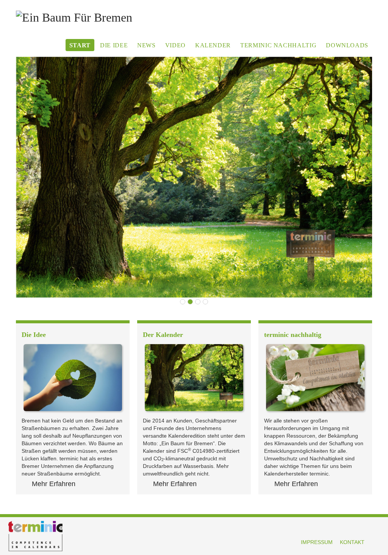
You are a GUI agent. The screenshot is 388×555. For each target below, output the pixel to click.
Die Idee (114, 45)
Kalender (213, 45)
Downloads (347, 45)
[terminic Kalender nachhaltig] (315, 377)
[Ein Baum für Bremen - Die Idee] (72, 377)
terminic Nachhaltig (278, 45)
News (146, 45)
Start (80, 45)
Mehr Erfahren (53, 484)
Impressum (317, 542)
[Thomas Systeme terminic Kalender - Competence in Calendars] (194, 177)
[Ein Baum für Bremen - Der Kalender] (194, 377)
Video (175, 45)
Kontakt (352, 542)
